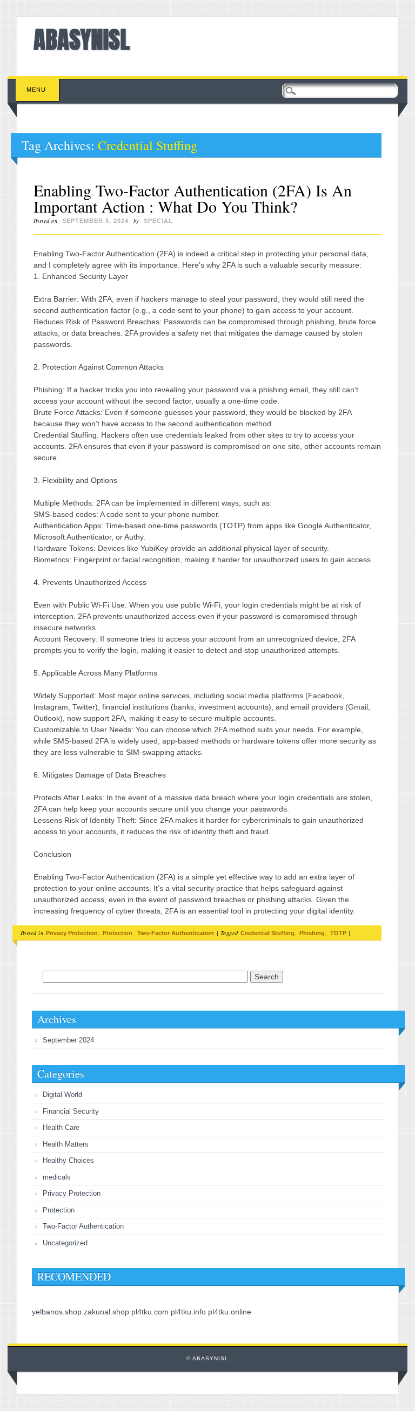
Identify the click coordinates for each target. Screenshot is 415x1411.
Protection (117, 933)
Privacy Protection (72, 933)
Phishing (312, 933)
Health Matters (66, 1144)
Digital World (62, 1094)
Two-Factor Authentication (175, 933)
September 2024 (68, 1040)
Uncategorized (65, 1243)
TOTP (338, 933)
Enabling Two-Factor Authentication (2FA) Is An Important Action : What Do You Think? (193, 198)
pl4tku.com (150, 1311)
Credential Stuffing (267, 933)
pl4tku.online (229, 1311)
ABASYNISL (82, 39)
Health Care (61, 1127)
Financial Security (71, 1111)
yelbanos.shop (57, 1311)
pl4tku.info (188, 1311)
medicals (57, 1177)
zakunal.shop (106, 1311)
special (158, 220)
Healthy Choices (68, 1160)
